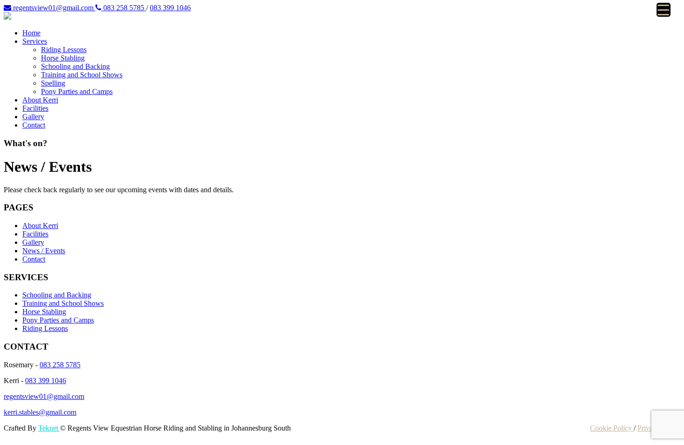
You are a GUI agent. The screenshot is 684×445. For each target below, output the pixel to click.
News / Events (43, 251)
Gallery (33, 117)
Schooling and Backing (75, 66)
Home (31, 33)
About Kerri (40, 100)
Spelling (53, 83)
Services (34, 41)
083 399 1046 (170, 8)
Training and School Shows (81, 75)
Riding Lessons (64, 50)
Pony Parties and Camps (77, 91)
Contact (33, 125)
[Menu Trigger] (664, 10)
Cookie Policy (612, 428)
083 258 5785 (123, 8)
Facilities (35, 108)
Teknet (49, 428)
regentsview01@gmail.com (53, 8)
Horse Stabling (63, 58)
